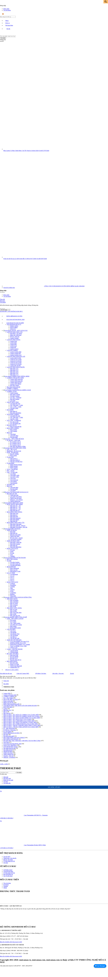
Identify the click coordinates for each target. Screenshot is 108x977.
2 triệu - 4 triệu (4, 764)
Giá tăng (5, 781)
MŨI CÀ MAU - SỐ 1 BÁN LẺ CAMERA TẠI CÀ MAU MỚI (21, 714)
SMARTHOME (7, 751)
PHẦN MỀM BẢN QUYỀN (11, 733)
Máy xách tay (7, 713)
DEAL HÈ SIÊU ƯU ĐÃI (10, 699)
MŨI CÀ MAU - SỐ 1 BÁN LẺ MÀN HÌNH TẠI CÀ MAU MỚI (21, 717)
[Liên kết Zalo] (4, 308)
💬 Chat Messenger (100, 966)
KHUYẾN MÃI (7, 707)
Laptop (5, 708)
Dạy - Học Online (8, 698)
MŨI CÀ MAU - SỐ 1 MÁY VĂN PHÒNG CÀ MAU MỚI (19, 722)
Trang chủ (6, 680)
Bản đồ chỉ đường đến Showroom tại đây (11, 942)
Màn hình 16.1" (7, 710)
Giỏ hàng (3, 302)
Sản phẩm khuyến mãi (9, 748)
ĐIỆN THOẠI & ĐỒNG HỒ (11, 704)
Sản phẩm (6, 684)
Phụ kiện (5, 734)
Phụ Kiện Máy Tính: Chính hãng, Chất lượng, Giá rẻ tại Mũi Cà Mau (21, 740)
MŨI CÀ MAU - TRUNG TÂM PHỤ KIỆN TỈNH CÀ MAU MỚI (21, 725)
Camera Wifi (6, 693)
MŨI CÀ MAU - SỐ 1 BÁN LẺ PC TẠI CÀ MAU (17, 719)
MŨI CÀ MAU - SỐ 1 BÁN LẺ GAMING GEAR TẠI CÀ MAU (21, 716)
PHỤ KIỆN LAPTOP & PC (11, 739)
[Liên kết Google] (2, 308)
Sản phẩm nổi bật (8, 749)
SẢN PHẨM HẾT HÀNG (10, 746)
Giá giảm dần (7, 783)
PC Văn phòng (7, 731)
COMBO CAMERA (9, 696)
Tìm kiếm (19, 772)
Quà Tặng (6, 742)
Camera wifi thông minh (9, 695)
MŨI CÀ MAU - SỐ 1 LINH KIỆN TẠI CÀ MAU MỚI (18, 721)
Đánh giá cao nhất (8, 780)
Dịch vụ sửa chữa (8, 701)
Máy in (5, 711)
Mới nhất (5, 777)
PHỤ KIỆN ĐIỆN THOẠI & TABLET (14, 737)
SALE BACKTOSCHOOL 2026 (12, 743)
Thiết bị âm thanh (8, 753)
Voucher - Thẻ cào (8, 756)
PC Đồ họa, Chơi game (9, 730)
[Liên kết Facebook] (0, 308)
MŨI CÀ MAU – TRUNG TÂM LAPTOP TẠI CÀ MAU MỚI (20, 727)
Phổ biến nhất (7, 778)
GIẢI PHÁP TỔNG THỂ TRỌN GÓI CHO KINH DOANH (20, 705)
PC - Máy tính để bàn (9, 728)
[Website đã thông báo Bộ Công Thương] (7, 975)
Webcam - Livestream (9, 757)
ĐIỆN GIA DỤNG (8, 702)
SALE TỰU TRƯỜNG (9, 745)
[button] (6, 673)
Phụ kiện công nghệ (8, 736)
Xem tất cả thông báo (9, 287)
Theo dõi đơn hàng (2, 300)
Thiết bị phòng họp (8, 754)
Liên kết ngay (4, 309)
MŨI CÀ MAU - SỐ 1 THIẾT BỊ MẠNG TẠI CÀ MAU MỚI (20, 724)
